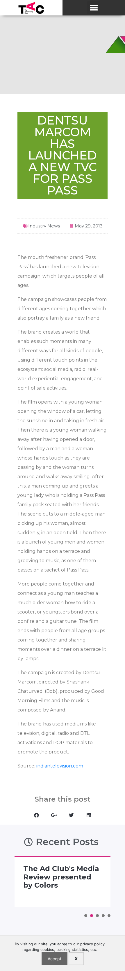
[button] (93, 7)
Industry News (44, 226)
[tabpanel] (62, 881)
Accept (54, 958)
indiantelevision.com (59, 766)
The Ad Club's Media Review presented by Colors (61, 877)
